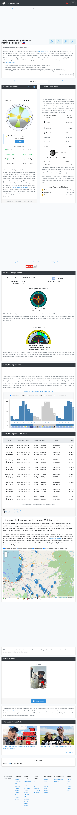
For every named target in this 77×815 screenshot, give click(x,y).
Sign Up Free (19, 141)
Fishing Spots (4, 8)
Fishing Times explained (46, 782)
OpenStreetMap (63, 597)
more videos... (69, 752)
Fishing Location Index (46, 793)
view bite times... (11, 62)
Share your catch (39, 701)
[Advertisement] (38, 23)
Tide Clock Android (26, 797)
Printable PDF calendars (12, 512)
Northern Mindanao (23, 8)
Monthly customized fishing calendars (16, 510)
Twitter (37, 792)
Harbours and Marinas (25, 548)
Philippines (13, 8)
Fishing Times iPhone (27, 790)
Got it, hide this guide (67, 74)
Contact (69, 779)
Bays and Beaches (10, 548)
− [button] (6, 556)
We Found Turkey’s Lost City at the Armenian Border (55, 746)
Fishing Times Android (27, 784)
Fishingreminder (12, 3)
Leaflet (56, 597)
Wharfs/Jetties (38, 548)
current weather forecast (20, 187)
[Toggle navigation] (73, 3)
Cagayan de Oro (43, 51)
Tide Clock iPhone (26, 803)
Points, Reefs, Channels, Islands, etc (56, 548)
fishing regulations (55, 538)
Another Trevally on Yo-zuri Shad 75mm (38, 664)
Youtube (37, 790)
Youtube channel (12, 711)
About (68, 781)
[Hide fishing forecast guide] (73, 48)
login (9, 763)
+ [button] (6, 553)
